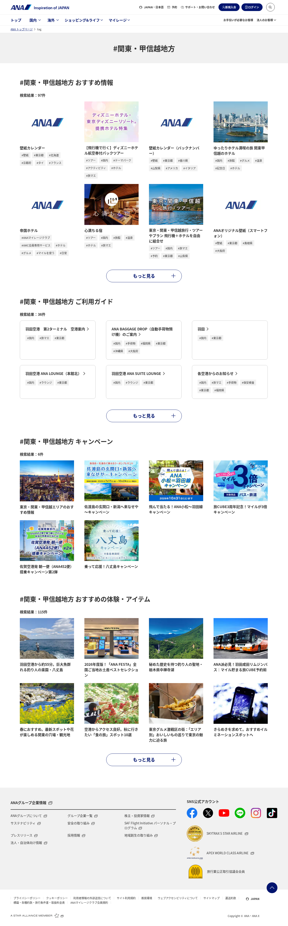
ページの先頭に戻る (272, 887)
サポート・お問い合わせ (200, 7)
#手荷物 (130, 343)
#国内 (104, 160)
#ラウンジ (46, 382)
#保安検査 (248, 382)
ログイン (253, 7)
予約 (174, 7)
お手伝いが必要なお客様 (238, 20)
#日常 (63, 253)
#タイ (40, 163)
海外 (51, 20)
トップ (16, 20)
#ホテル (116, 168)
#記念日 (220, 168)
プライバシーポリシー (27, 898)
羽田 (201, 329)
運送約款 (230, 898)
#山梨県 (155, 168)
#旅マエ (91, 175)
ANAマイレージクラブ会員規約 (89, 902)
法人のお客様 (265, 20)
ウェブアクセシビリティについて (178, 898)
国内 (33, 20)
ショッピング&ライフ (82, 20)
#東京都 (39, 155)
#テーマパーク (122, 160)
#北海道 (54, 155)
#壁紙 (25, 155)
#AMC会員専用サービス (36, 245)
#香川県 (183, 160)
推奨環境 (146, 898)
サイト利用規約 (126, 898)
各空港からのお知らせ (216, 373)
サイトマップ (211, 898)
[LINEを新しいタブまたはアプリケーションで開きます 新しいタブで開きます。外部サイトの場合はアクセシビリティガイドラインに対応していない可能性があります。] (240, 813)
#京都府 (26, 163)
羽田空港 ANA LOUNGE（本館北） (53, 373)
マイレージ (118, 20)
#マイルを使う (45, 253)
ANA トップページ (22, 29)
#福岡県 (146, 343)
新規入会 (230, 7)
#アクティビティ (96, 168)
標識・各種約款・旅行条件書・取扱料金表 (39, 902)
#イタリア (189, 168)
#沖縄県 (118, 351)
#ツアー (91, 160)
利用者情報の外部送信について (92, 898)
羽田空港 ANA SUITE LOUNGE (136, 373)
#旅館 (231, 160)
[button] (270, 7)
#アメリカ (172, 168)
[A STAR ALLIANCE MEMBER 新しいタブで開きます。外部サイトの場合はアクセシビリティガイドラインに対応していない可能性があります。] (37, 915)
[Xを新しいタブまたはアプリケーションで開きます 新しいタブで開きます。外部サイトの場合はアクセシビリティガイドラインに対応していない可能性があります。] (208, 813)
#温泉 (258, 160)
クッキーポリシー (57, 898)
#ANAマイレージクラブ (36, 238)
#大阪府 (220, 251)
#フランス (55, 163)
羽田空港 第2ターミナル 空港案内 (55, 329)
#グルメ (245, 160)
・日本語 (154, 7)
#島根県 (247, 243)
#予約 (154, 256)
